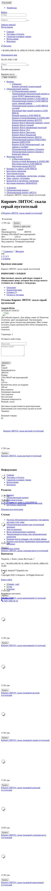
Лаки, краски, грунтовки (18, 178)
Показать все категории (12, 509)
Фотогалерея (12, 39)
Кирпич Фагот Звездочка (23, 132)
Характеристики (14, 290)
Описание (11, 287)
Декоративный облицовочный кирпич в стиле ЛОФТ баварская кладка (30, 95)
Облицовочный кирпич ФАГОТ (27, 120)
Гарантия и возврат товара (19, 36)
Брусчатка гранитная (16, 171)
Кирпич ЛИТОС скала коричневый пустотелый (23, 598)
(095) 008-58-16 (10, 601)
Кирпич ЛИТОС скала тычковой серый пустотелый (25, 740)
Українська (12, 8)
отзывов (5, 258)
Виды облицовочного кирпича (21, 532)
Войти (4, 12)
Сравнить (8, 251)
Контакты (11, 41)
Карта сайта (6, 579)
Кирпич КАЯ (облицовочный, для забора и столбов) (28, 145)
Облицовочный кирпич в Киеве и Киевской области (28, 153)
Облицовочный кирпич (18, 89)
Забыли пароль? (8, 25)
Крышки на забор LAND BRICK (22, 168)
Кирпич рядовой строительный (26, 86)
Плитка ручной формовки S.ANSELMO (30, 161)
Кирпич (10, 81)
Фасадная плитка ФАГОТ (24, 166)
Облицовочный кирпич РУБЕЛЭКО (29, 139)
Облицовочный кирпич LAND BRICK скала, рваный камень (30, 102)
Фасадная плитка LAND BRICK (27, 164)
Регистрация (7, 27)
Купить (17, 223)
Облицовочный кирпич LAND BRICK (30, 98)
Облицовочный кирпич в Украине (28, 149)
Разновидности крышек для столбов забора (27, 539)
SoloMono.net (7, 598)
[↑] (4, 315)
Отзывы (12, 292)
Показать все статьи (10, 548)
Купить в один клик (22, 226)
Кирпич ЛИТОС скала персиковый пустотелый (23, 645)
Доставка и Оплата (15, 34)
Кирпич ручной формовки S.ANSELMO (31, 118)
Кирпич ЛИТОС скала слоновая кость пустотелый (24, 550)
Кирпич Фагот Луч (21, 130)
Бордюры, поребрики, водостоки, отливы (26, 176)
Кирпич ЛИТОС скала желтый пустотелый (21, 456)
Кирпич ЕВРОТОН (21, 142)
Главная (10, 31)
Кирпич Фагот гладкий (23, 125)
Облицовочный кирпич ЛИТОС (27, 137)
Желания (20, 251)
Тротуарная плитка (15, 173)
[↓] (7, 313)
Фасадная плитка (14, 156)
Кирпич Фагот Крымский (24, 135)
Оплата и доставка (15, 295)
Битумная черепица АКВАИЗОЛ (22, 183)
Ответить (5, 329)
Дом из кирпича (14, 529)
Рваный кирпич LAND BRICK (26, 115)
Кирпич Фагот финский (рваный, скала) (31, 123)
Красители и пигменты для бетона (23, 181)
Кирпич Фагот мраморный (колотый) (29, 127)
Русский (6, 2)
